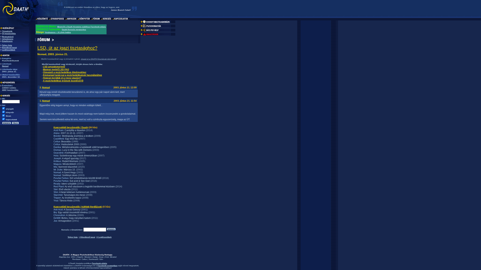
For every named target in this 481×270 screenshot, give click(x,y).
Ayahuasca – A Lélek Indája (58, 32)
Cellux (84, 259)
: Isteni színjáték (68, 183)
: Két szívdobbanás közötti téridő (85, 178)
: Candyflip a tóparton (74, 130)
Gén (101, 259)
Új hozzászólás (9, 33)
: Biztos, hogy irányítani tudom (75, 218)
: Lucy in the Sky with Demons (76, 150)
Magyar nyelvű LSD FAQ (56, 69)
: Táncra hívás (65, 200)
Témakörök (7, 31)
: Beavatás (65, 141)
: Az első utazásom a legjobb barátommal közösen (89, 186)
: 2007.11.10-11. (68, 133)
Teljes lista (7, 45)
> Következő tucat (87, 237)
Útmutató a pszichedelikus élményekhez (64, 72)
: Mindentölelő (68, 164)
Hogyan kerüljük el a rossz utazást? (62, 78)
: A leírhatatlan (71, 153)
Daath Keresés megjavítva (74, 29)
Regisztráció (8, 37)
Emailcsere (7, 41)
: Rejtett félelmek (69, 161)
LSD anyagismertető (54, 66)
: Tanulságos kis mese (74, 195)
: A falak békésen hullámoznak (73, 192)
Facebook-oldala (99, 263)
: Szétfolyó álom (69, 175)
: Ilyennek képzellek (67, 167)
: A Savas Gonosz (71, 209)
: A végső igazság (70, 158)
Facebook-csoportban (107, 266)
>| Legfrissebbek (104, 237)
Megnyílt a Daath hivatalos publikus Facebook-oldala (81, 27)
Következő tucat (9, 47)
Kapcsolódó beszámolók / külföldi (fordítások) (78, 207)
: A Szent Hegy (68, 172)
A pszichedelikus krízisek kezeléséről (63, 81)
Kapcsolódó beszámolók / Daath (71, 127)
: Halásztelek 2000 (69, 144)
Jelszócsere (7, 39)
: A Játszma (70, 215)
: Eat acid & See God (79, 181)
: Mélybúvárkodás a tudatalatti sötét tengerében (85, 147)
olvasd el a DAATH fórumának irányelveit (98, 59)
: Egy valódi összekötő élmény (72, 212)
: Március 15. (69, 169)
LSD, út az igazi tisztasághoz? (67, 47)
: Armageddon (64, 221)
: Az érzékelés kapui (71, 197)
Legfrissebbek (8, 50)
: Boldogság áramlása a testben (77, 136)
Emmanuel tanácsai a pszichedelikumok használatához (72, 75)
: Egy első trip (71, 138)
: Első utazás (64, 189)
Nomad (5, 66)
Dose (101, 257)
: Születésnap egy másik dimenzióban (77, 155)
